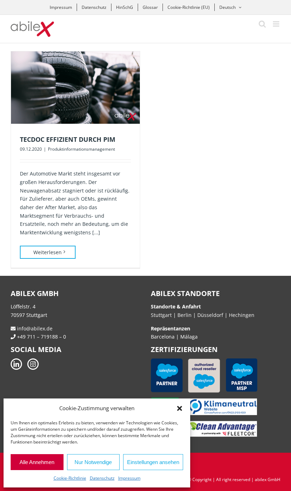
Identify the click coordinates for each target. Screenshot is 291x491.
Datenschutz (102, 478)
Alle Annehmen (37, 462)
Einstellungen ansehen (153, 462)
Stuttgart (161, 315)
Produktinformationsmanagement (81, 149)
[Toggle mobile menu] (276, 24)
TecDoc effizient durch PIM (67, 139)
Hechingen (241, 315)
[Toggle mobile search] (262, 24)
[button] (179, 408)
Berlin (184, 315)
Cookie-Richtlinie (70, 478)
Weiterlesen (47, 252)
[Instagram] (33, 364)
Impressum (129, 478)
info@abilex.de (34, 328)
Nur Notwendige (93, 462)
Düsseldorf (211, 315)
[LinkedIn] (16, 364)
